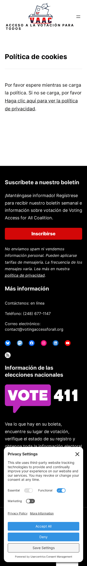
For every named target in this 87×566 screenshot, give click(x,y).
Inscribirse (43, 234)
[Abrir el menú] (78, 17)
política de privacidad (25, 275)
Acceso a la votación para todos (40, 27)
